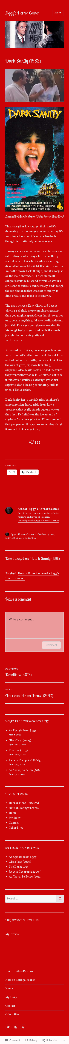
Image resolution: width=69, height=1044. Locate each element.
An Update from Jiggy (22, 731)
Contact (14, 823)
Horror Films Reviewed (24, 803)
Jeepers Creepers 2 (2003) (25, 760)
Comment (51, 644)
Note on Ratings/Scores (24, 808)
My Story (15, 818)
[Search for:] (30, 899)
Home (12, 813)
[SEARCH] (60, 899)
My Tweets (12, 934)
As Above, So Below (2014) (25, 770)
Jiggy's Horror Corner (22, 13)
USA (33, 538)
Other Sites (16, 828)
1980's (8, 538)
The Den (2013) (18, 750)
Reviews (17, 538)
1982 (27, 538)
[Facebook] (16, 1027)
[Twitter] (8, 1027)
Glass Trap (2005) (20, 741)
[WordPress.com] (23, 1027)
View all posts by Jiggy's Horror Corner (38, 520)
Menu (58, 12)
